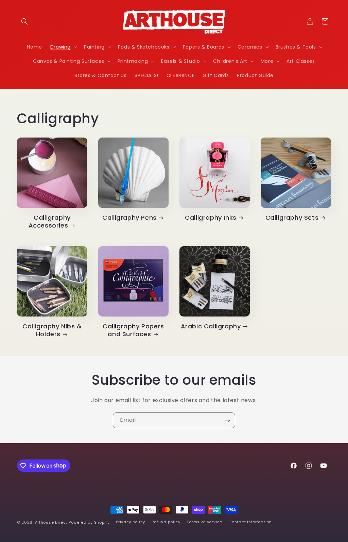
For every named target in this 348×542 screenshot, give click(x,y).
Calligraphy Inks (211, 217)
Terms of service (204, 522)
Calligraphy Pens (129, 217)
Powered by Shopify (89, 522)
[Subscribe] (227, 420)
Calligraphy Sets (292, 217)
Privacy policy (130, 522)
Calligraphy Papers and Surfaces (133, 330)
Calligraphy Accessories (50, 222)
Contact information (250, 522)
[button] (24, 21)
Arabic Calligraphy (211, 326)
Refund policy (166, 522)
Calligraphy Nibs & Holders (52, 330)
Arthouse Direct (51, 522)
